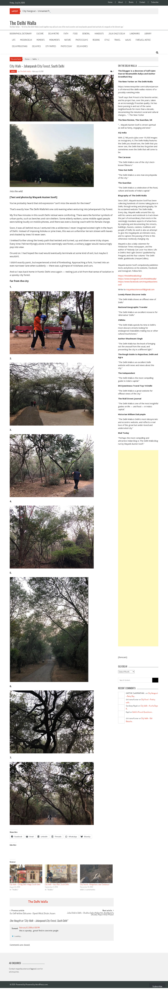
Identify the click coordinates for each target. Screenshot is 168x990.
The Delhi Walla (25, 71)
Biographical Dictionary (21, 33)
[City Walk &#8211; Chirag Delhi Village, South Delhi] (26, 873)
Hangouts (99, 33)
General (86, 33)
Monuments (54, 40)
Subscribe (154, 2)
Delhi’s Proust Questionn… (142, 712)
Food (75, 33)
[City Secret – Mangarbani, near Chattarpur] (96, 873)
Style (107, 40)
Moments (41, 40)
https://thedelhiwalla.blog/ (130, 275)
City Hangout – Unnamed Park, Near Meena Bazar (47, 11)
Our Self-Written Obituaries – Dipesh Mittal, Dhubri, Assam (32, 914)
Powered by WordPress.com (37, 984)
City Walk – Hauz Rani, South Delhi (57, 884)
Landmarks (135, 33)
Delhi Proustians (19, 46)
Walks (128, 40)
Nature (67, 40)
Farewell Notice (143, 40)
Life (13, 40)
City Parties (51, 46)
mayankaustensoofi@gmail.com (140, 289)
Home (110, 2)
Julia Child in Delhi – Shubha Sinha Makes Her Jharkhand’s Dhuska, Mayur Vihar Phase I (90, 914)
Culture (40, 33)
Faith (66, 33)
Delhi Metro (53, 33)
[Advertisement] (138, 548)
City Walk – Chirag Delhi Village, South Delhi (25, 884)
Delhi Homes (82, 46)
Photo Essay (66, 46)
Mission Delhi (26, 40)
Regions (96, 40)
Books (131, 2)
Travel (117, 40)
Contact (142, 2)
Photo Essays (82, 40)
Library (148, 33)
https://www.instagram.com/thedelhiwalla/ (137, 278)
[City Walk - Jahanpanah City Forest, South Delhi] (62, 155)
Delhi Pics (36, 46)
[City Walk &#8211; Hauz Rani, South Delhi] (61, 873)
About (120, 2)
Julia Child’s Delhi (116, 33)
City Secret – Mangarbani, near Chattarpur (94, 884)
